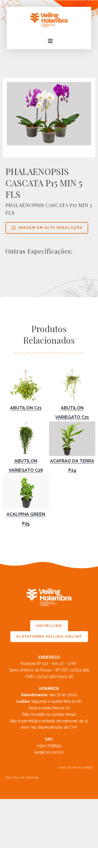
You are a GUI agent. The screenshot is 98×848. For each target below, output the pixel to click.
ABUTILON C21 (26, 408)
